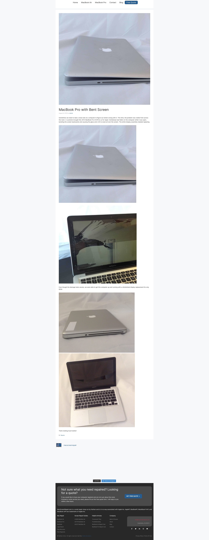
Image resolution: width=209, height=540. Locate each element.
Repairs (63, 435)
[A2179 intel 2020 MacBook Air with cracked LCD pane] (92, 471)
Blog (121, 2)
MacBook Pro (100, 2)
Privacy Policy (139, 536)
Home (75, 2)
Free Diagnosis (61, 532)
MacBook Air (86, 2)
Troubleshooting (96, 521)
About (111, 521)
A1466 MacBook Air (80, 519)
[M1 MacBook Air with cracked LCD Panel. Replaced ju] (67, 457)
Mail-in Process (114, 519)
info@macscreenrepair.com (142, 519)
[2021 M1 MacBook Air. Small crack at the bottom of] (142, 457)
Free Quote (131, 2)
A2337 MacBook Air (80, 524)
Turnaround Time (96, 519)
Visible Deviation (86, 536)
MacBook (59, 524)
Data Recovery (61, 529)
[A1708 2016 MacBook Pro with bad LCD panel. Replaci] (92, 457)
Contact (112, 2)
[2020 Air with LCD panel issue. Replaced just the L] (67, 471)
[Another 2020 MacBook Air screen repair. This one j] (117, 471)
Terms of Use (148, 536)
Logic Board (60, 526)
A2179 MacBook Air (80, 521)
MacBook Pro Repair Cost (99, 526)
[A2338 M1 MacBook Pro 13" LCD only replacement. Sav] (117, 457)
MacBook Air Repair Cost (98, 524)
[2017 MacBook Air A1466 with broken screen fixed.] (142, 471)
